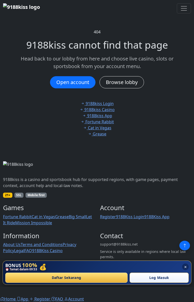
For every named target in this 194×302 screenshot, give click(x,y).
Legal (19, 250)
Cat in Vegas (43, 216)
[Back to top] (184, 245)
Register (108, 216)
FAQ (28, 250)
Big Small (77, 216)
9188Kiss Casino (47, 250)
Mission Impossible (33, 223)
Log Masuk (159, 277)
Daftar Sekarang (66, 277)
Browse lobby (122, 82)
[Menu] (184, 8)
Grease (62, 216)
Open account (72, 82)
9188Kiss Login (130, 216)
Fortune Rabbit (17, 216)
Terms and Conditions (42, 244)
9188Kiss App (156, 216)
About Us (12, 244)
